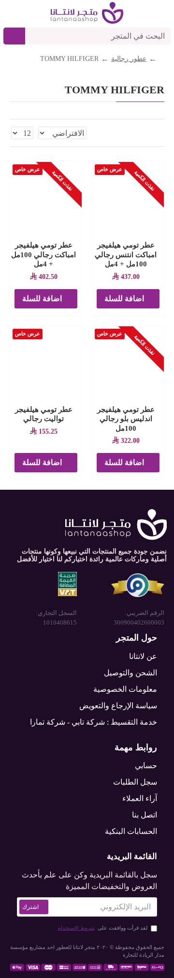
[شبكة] (161, 133)
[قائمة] (149, 133)
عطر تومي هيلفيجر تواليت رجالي (43, 414)
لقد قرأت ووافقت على (102, 928)
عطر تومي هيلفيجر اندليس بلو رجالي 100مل (126, 419)
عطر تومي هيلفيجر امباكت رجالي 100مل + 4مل (43, 254)
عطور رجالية (128, 58)
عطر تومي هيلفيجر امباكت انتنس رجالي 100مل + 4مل (126, 254)
